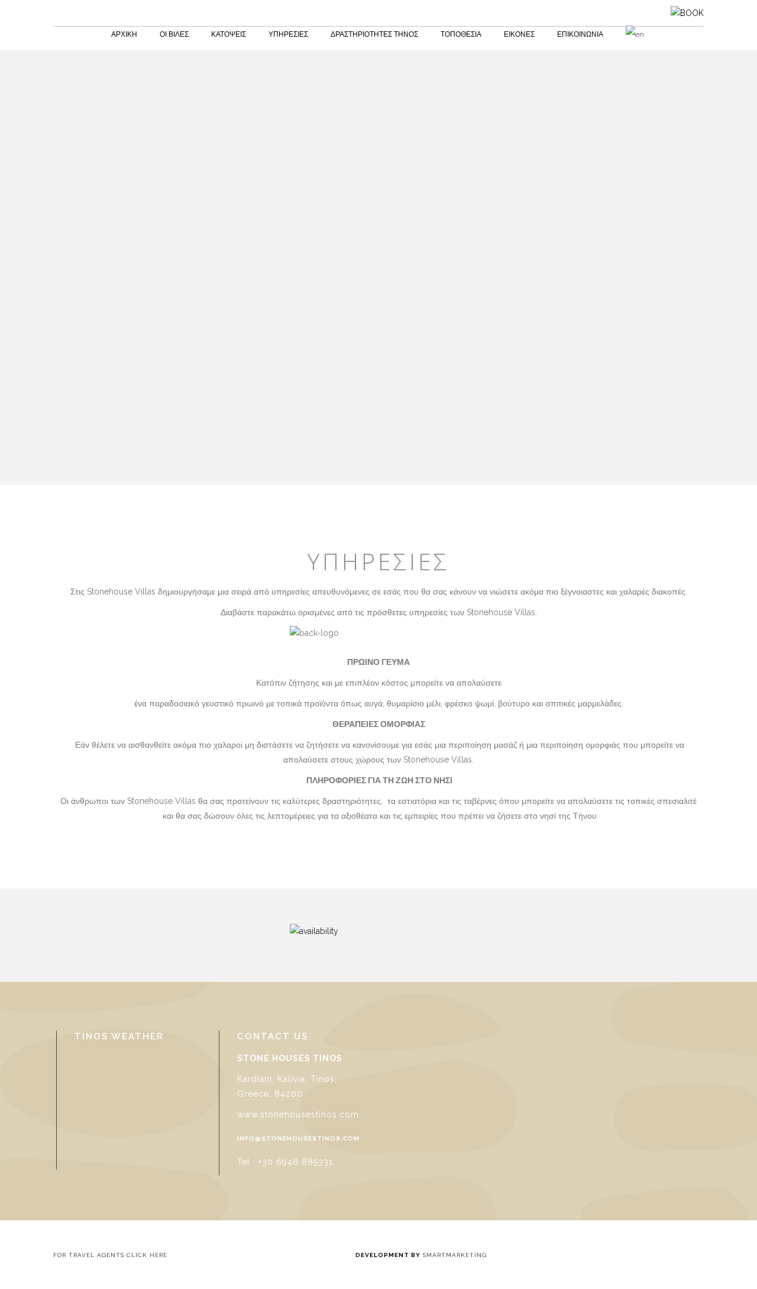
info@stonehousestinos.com (298, 1138)
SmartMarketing (453, 1255)
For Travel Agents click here (111, 1255)
